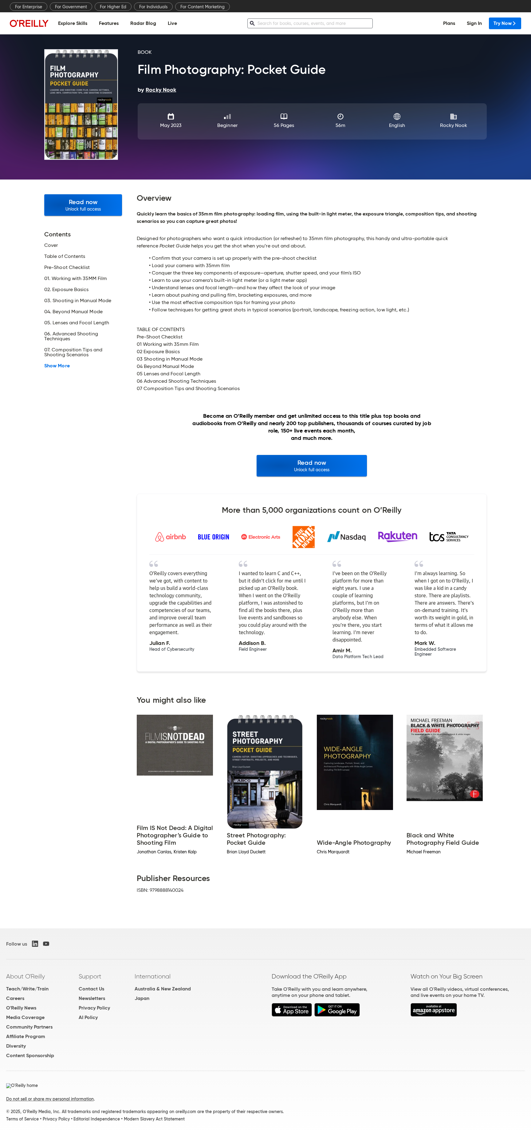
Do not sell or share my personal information (50, 1099)
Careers (15, 998)
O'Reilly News (21, 1008)
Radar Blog (143, 23)
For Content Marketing (202, 7)
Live (172, 23)
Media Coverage (25, 1017)
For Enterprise (28, 7)
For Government (71, 7)
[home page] (29, 23)
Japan (142, 998)
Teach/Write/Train (27, 989)
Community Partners (29, 1027)
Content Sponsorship (30, 1055)
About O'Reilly (25, 976)
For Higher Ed (113, 7)
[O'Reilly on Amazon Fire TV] (434, 1015)
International (153, 976)
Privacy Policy (94, 1008)
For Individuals (153, 7)
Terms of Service (22, 1119)
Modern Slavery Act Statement (154, 1119)
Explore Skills (72, 23)
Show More (57, 365)
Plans (449, 23)
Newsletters (92, 998)
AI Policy (88, 1017)
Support (90, 976)
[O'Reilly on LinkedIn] (35, 944)
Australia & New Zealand (163, 989)
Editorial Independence (96, 1119)
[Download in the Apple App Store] (292, 1015)
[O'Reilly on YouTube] (46, 944)
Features (109, 23)
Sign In (474, 23)
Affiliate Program (25, 1036)
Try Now (503, 23)
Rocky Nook (453, 125)
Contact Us (91, 989)
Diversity (16, 1046)
